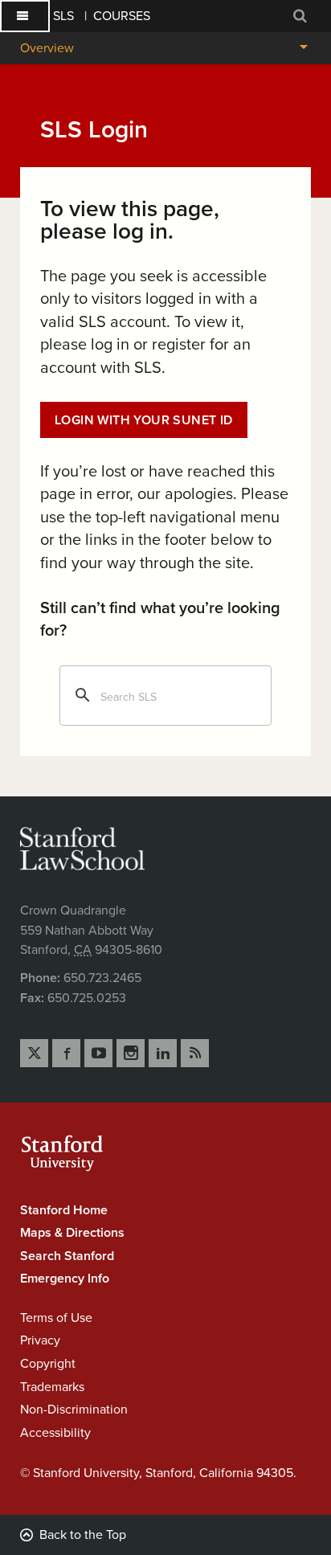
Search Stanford (67, 1256)
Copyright (48, 1364)
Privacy (40, 1340)
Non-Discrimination (74, 1410)
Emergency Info (64, 1279)
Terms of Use (56, 1318)
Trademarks (52, 1387)
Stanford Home (64, 1210)
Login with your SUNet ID (144, 420)
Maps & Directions (72, 1233)
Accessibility (55, 1433)
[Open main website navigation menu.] (25, 16)
